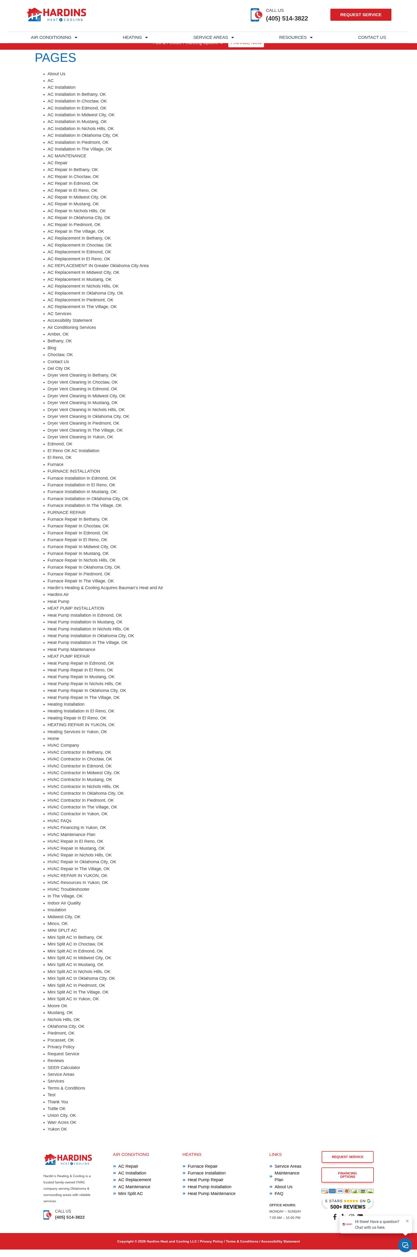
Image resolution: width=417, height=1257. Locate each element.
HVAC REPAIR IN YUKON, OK (77, 875)
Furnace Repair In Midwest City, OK (82, 546)
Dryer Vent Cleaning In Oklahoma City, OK (88, 416)
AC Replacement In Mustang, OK (80, 279)
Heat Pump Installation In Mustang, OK (85, 622)
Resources (293, 37)
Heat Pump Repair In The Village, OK (84, 697)
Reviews (56, 1060)
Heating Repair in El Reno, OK (77, 718)
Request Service (63, 1053)
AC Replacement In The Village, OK (82, 306)
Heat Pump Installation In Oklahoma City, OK (91, 635)
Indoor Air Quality (64, 903)
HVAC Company (63, 745)
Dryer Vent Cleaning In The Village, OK (85, 430)
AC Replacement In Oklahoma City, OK (85, 293)
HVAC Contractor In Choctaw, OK (80, 759)
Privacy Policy (61, 1046)
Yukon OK (57, 1129)
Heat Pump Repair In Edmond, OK (81, 663)
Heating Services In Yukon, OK (77, 731)
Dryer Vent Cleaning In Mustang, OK (83, 402)
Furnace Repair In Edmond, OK (78, 533)
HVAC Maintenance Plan (71, 834)
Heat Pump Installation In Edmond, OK (85, 615)
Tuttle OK (57, 1108)
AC (51, 80)
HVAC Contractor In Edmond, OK (80, 766)
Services (56, 1081)
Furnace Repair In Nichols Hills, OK (82, 560)
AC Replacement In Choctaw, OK (80, 245)
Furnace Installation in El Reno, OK (81, 485)
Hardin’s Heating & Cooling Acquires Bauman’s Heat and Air (105, 587)
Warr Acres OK (62, 1122)
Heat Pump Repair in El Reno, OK (80, 670)
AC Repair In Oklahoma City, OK (79, 217)
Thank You (58, 1101)
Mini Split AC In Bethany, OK (75, 937)
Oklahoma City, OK (66, 1026)
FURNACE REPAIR (67, 512)
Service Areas (210, 37)
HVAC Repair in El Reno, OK (75, 841)
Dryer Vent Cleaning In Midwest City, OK (86, 396)
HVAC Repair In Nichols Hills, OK (80, 855)
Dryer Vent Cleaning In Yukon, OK (80, 437)
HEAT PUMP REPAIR (69, 656)
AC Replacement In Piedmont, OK (80, 299)
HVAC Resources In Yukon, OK (78, 882)
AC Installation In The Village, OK (80, 149)
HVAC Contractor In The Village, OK (82, 807)
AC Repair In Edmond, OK (73, 183)
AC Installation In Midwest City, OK (81, 114)
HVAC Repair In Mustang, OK (76, 848)
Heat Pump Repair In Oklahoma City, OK (87, 690)
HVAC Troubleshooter (69, 889)
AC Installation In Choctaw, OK (77, 101)
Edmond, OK (60, 444)
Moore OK (57, 1005)
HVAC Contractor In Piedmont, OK (81, 800)
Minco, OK (58, 923)
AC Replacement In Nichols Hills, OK (83, 286)
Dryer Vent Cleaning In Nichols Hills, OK (86, 409)
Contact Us (372, 37)
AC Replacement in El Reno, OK (79, 258)
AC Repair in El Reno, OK (72, 190)
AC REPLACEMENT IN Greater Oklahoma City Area (98, 265)
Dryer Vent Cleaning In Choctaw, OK (83, 382)
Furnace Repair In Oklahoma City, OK (84, 567)
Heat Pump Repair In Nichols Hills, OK (85, 683)
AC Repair (58, 162)
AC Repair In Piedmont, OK (74, 224)
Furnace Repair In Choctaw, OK (78, 526)
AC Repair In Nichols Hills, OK (77, 210)
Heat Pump (58, 601)
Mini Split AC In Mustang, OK (76, 964)
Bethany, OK (60, 340)
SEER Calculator (64, 1067)
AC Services (59, 313)
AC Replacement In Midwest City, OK (83, 272)
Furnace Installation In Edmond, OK (82, 478)
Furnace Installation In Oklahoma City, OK (88, 498)
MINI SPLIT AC (62, 930)
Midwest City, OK (64, 916)
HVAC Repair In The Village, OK (79, 868)
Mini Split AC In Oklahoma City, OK (81, 978)
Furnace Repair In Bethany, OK (78, 519)
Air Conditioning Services (72, 327)
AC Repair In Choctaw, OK (73, 176)
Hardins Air (58, 594)
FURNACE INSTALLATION (74, 471)
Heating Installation (66, 704)
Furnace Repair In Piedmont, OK (79, 574)
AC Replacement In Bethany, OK (79, 238)
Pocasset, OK (61, 1040)
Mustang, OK (60, 1012)
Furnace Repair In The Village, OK (81, 581)
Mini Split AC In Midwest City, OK (79, 957)
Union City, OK (62, 1115)
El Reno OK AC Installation (73, 450)
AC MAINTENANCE (67, 155)
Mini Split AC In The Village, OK (78, 992)
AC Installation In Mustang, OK (77, 121)
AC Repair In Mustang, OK (73, 203)
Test (52, 1094)
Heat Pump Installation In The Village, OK (88, 642)
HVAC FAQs (59, 820)
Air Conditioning (51, 37)
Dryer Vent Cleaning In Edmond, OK (82, 389)
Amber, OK (58, 334)
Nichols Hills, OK (64, 1019)
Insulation (57, 909)
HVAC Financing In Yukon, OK (77, 827)
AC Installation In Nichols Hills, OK (81, 128)
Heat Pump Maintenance (71, 649)
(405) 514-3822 (287, 18)
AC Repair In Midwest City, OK (77, 197)
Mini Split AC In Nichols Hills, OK (79, 971)
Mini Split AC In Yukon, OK (73, 998)
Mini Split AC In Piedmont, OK (76, 985)
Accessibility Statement (70, 320)
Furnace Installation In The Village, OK (85, 505)
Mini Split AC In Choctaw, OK (76, 944)
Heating (132, 37)
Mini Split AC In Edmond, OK (75, 951)
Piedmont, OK (61, 1033)
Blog (52, 347)
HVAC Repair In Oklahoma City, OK (82, 861)
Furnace (55, 464)
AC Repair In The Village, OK (76, 231)
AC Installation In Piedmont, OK (78, 142)
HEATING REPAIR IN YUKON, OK (81, 724)
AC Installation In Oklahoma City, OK (83, 135)
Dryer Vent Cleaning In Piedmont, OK (83, 423)
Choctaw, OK (60, 354)
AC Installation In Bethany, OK (77, 94)
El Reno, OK (60, 457)
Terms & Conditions (66, 1088)
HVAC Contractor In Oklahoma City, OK (86, 793)
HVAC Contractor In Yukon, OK (78, 813)
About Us (56, 73)
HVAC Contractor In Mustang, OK (80, 779)
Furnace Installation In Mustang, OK (82, 491)
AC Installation (62, 87)
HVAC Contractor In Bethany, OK (79, 752)
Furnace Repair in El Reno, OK (77, 539)
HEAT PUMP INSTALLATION (76, 608)
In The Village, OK (65, 896)
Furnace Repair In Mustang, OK (78, 553)
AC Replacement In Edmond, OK (79, 251)
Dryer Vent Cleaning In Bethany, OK (82, 375)
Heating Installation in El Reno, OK (81, 711)
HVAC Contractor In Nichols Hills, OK (83, 786)
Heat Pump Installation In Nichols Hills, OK (89, 629)
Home (53, 738)
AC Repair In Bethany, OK (73, 169)
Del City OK (59, 368)
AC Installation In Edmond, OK (77, 108)
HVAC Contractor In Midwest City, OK (84, 772)
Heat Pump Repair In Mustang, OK (81, 676)
